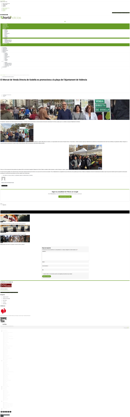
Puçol (5, 354)
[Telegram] (4, 14)
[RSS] (3, 14)
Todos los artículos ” (4, 185)
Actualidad (4, 23)
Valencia (31, 175)
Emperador (6, 342)
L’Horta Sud (4, 25)
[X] (6, 14)
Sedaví (5, 381)
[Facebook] (0, 14)
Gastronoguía (7, 33)
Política (6, 34)
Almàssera (6, 337)
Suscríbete (4, 5)
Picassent (6, 379)
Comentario (44, 251)
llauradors (17, 175)
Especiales (4, 27)
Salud (6, 35)
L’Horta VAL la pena (8, 406)
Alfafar (5, 366)
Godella (12, 76)
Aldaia (5, 365)
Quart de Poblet (7, 380)
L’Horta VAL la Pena (8, 41)
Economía (6, 31)
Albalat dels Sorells (8, 332)
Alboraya (6, 333)
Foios (5, 343)
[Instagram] (2, 14)
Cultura (6, 29)
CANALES (4, 388)
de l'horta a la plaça (7, 175)
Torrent (5, 384)
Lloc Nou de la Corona (8, 371)
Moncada (6, 350)
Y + (3, 38)
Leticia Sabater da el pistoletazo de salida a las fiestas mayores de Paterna (12, 223)
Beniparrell (6, 368)
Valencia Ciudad (5, 26)
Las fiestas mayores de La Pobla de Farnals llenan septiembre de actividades (13, 234)
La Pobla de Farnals (8, 346)
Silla (5, 382)
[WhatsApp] (7, 14)
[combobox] (5, 415)
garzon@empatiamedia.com (4, 290)
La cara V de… (7, 42)
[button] (65, 83)
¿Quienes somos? (5, 4)
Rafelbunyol (6, 355)
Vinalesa (6, 359)
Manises (6, 373)
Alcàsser (6, 364)
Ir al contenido (2, 0)
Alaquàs (6, 362)
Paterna (2, 221)
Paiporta (6, 376)
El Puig (5, 341)
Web (43, 269)
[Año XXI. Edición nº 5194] (6, 3)
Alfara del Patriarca (8, 336)
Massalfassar (7, 347)
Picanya (6, 377)
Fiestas (6, 32)
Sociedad (6, 36)
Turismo (6, 37)
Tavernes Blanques (8, 358)
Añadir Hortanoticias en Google (65, 196)
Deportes (6, 30)
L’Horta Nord (5, 24)
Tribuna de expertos (8, 63)
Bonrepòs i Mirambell (8, 338)
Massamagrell (7, 348)
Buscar (3, 44)
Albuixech (6, 335)
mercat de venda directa (24, 175)
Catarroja (6, 370)
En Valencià (4, 43)
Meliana (6, 349)
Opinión (6, 39)
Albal (5, 363)
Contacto (4, 6)
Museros (6, 352)
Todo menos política (8, 64)
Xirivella (6, 385)
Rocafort (6, 357)
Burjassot (6, 339)
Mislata (2, 242)
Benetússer (6, 369)
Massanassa (6, 374)
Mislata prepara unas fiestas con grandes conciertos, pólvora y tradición (12, 244)
